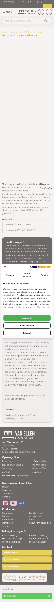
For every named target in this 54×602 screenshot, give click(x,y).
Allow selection (27, 325)
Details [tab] (44, 275)
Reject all (27, 333)
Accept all (27, 318)
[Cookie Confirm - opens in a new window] (40, 267)
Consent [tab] (10, 275)
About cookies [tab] (27, 275)
